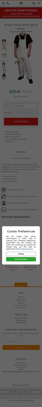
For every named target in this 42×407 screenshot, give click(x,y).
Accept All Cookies (21, 259)
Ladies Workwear (21, 320)
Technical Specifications (21, 158)
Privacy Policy (21, 307)
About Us (21, 296)
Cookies (21, 303)
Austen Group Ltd (27, 400)
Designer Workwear (21, 318)
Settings (21, 254)
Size (5, 106)
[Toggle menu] (3, 3)
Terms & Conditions (21, 305)
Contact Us (21, 299)
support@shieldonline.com (16, 371)
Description (21, 152)
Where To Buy (21, 301)
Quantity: (7, 113)
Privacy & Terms (26, 249)
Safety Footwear (21, 322)
